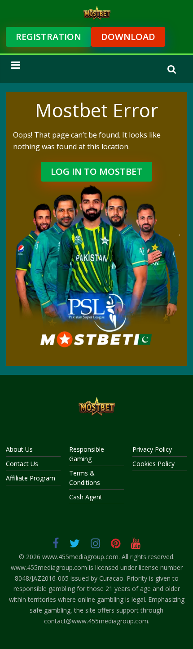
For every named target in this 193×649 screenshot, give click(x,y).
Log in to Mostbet (96, 171)
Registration (48, 37)
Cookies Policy (153, 463)
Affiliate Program (30, 478)
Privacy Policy (152, 449)
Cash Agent (85, 497)
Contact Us (22, 463)
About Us (19, 449)
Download (128, 37)
